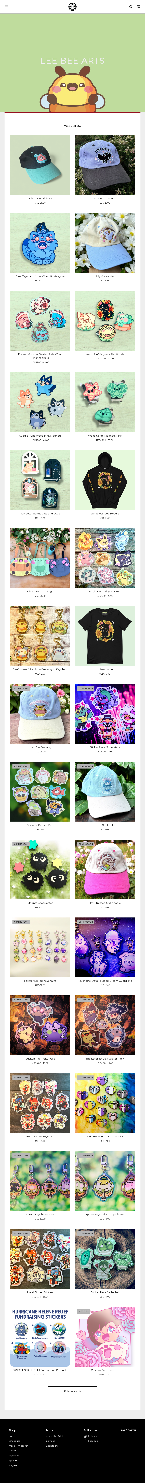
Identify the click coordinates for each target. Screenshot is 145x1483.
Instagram (93, 1436)
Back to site (52, 1445)
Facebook (93, 1441)
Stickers (12, 1450)
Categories (70, 1391)
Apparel (12, 1460)
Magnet (12, 1465)
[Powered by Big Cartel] (129, 1430)
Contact (50, 1441)
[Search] (130, 6)
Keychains (13, 1455)
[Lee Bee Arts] (72, 6)
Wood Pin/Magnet (18, 1445)
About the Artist (54, 1436)
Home (11, 1436)
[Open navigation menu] (6, 6)
